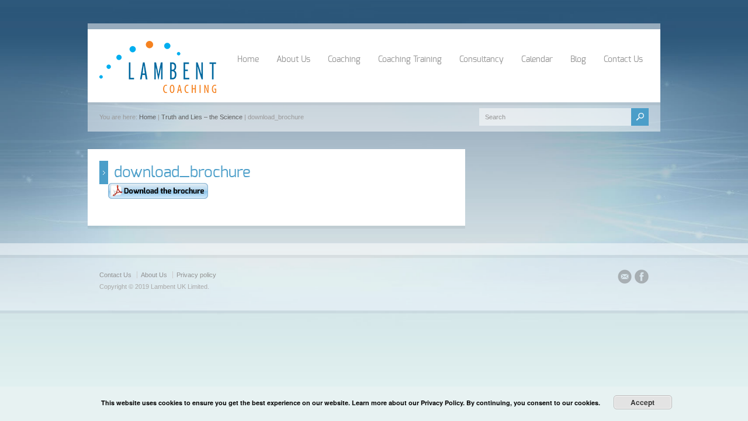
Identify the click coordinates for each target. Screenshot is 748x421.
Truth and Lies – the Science (202, 116)
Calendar (537, 60)
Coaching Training (410, 60)
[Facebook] (642, 278)
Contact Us (623, 60)
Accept (642, 402)
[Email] (625, 278)
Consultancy (481, 60)
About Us (293, 60)
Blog (578, 60)
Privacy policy (196, 274)
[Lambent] (157, 91)
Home (248, 60)
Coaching (344, 60)
